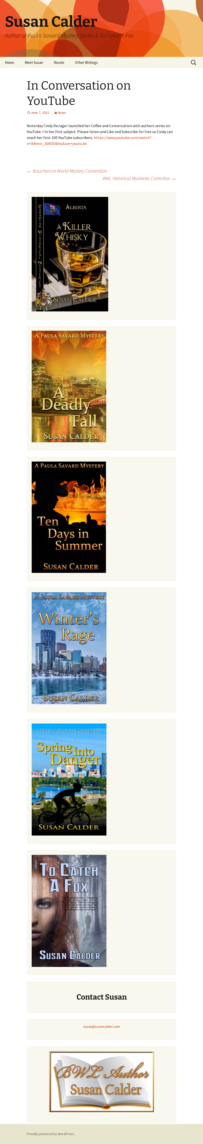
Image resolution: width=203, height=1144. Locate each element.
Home (9, 62)
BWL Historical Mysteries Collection (139, 178)
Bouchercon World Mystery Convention (67, 171)
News (62, 112)
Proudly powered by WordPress (50, 1134)
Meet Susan (34, 62)
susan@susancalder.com (101, 1026)
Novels (59, 62)
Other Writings (86, 62)
